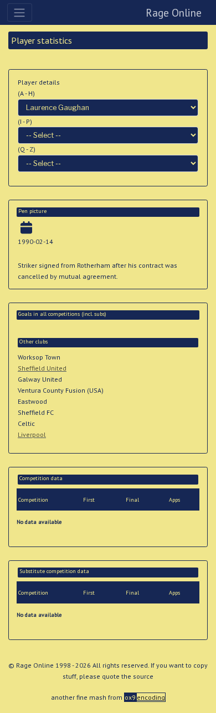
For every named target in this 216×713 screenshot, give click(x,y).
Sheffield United (42, 368)
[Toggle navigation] (19, 12)
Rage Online (174, 12)
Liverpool (32, 434)
